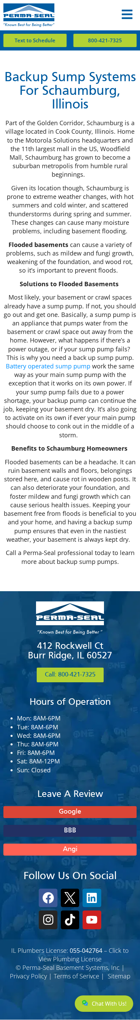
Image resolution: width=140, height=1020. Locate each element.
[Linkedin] (92, 898)
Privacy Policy (28, 976)
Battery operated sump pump (49, 366)
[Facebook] (48, 898)
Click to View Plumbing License (84, 954)
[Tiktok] (70, 919)
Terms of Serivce (76, 976)
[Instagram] (48, 919)
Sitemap (119, 976)
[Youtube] (92, 919)
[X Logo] (70, 898)
